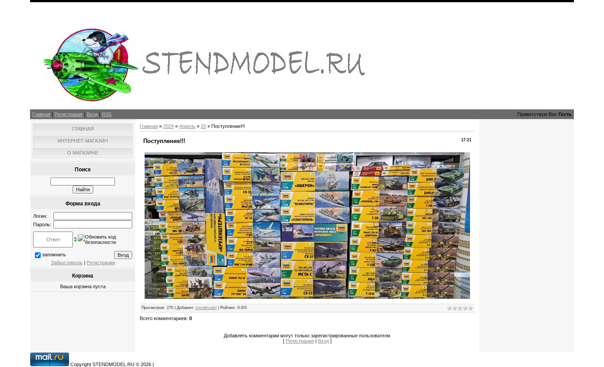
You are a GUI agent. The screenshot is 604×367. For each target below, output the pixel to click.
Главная (41, 114)
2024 (168, 126)
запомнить (54, 254)
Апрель (187, 126)
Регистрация (68, 114)
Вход (92, 114)
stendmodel (206, 307)
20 (203, 126)
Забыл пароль (67, 262)
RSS (106, 114)
